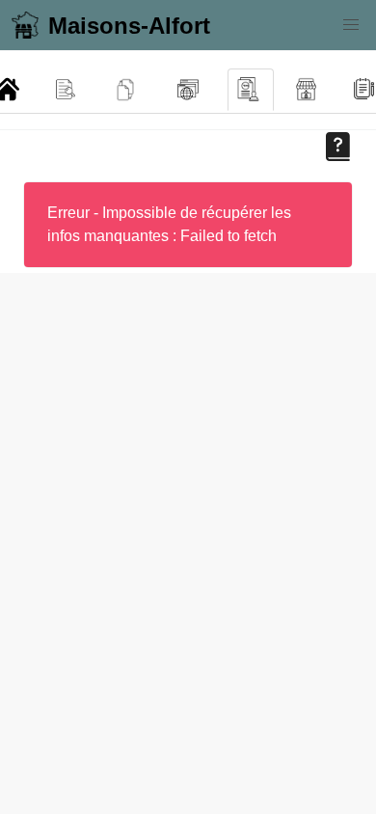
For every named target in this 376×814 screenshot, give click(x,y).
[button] (351, 25)
